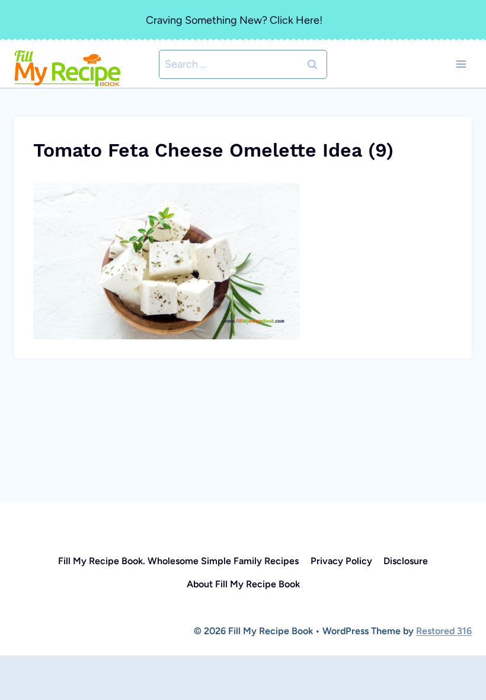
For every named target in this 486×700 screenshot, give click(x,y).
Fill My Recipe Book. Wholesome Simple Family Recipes (178, 561)
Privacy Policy (341, 561)
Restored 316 (444, 631)
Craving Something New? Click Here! (234, 20)
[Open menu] (461, 64)
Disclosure (405, 561)
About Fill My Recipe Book (243, 584)
